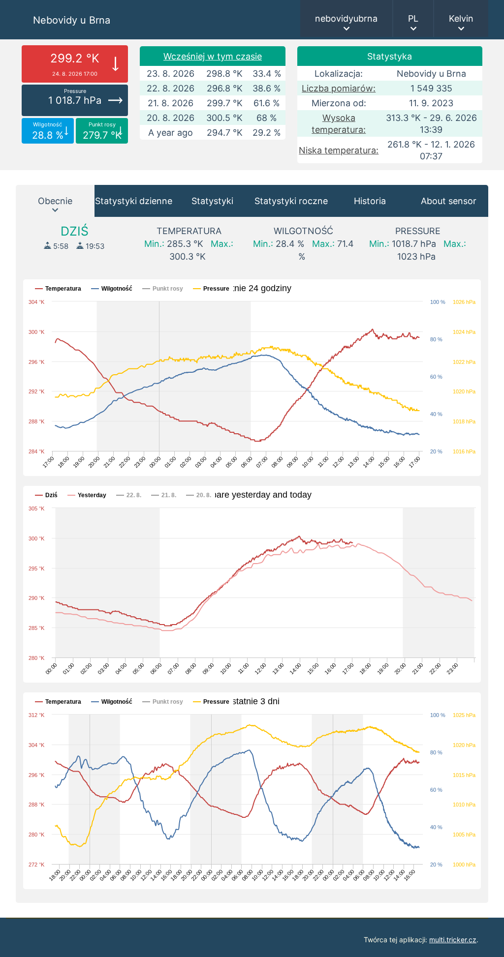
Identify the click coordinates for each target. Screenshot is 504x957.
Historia (370, 201)
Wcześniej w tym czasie (212, 56)
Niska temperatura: (338, 150)
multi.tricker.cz (452, 939)
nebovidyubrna (346, 18)
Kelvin (461, 18)
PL (413, 18)
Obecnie (55, 201)
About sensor (448, 201)
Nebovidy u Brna (71, 20)
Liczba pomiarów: (339, 88)
